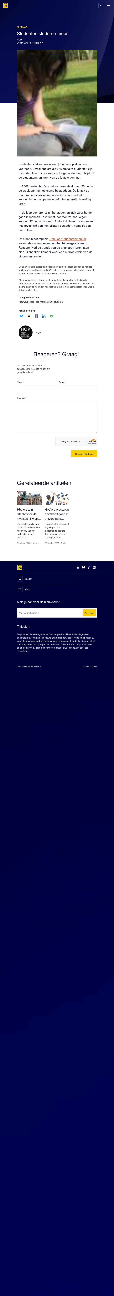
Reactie (22, 403)
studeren (61, 306)
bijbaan (31, 306)
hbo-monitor (43, 306)
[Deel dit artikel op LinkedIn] (44, 320)
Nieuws (22, 306)
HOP (53, 306)
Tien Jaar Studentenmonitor (70, 243)
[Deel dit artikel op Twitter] (29, 320)
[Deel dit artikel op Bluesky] (21, 320)
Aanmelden (89, 618)
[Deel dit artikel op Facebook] (36, 320)
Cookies (94, 671)
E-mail (63, 387)
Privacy (86, 671)
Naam (20, 387)
